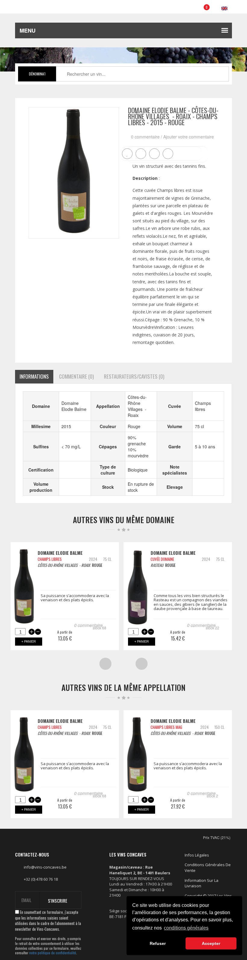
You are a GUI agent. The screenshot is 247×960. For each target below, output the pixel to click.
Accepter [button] (211, 943)
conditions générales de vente (208, 867)
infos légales (197, 855)
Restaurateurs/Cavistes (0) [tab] (134, 376)
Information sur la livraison (201, 883)
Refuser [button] (158, 943)
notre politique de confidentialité (52, 953)
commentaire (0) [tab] (76, 376)
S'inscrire (57, 900)
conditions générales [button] (186, 927)
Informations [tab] (34, 376)
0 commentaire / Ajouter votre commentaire (172, 137)
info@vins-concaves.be (45, 867)
